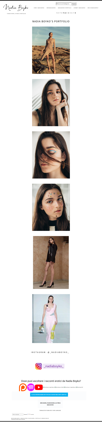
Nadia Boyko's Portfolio (64, 7)
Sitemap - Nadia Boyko (79, 7)
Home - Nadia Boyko (39, 7)
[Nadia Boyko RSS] (79, 387)
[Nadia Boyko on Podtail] (59, 387)
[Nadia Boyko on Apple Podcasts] (49, 387)
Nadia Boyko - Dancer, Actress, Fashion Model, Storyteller (27, 418)
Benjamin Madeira (21, 419)
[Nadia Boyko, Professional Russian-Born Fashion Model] (51, 50)
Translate (32, 414)
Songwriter (14, 419)
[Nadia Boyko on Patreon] (23, 387)
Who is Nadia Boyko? (93, 7)
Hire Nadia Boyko (51, 7)
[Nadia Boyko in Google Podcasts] (70, 387)
